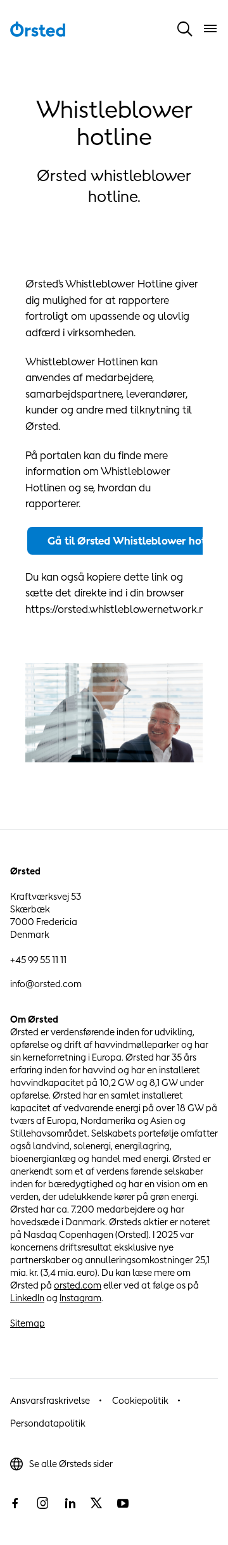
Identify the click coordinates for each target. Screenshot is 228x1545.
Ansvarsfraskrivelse (50, 1400)
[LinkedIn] (70, 1503)
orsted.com (77, 1285)
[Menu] (210, 28)
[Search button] (185, 28)
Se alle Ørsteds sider (71, 1463)
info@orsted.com (46, 983)
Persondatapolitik (48, 1423)
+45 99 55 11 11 (38, 959)
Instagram (80, 1297)
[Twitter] (96, 1503)
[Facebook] (15, 1503)
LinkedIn (27, 1297)
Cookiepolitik (140, 1400)
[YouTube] (123, 1503)
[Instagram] (42, 1503)
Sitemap (27, 1323)
